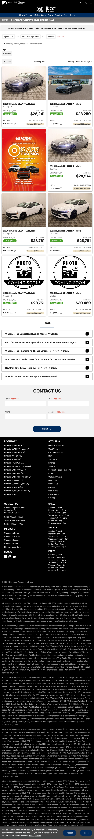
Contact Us (53, 484)
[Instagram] (10, 557)
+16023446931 (18, 520)
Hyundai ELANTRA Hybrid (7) (16, 449)
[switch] (91, 3)
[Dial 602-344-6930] (85, 3)
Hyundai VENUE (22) (13, 494)
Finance (51, 463)
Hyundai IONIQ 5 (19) (13, 456)
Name (12, 399)
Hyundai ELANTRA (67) (14, 445)
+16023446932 (16, 524)
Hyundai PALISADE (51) (14, 463)
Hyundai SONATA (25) (13, 480)
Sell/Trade (52, 459)
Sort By (71, 61)
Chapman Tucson (11, 540)
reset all (60, 36)
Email (55, 399)
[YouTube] (14, 557)
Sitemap (51, 498)
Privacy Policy (54, 494)
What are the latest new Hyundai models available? (31, 334)
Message (56, 412)
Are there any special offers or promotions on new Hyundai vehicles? (40, 359)
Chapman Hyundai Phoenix (51, 9)
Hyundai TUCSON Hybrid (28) (17, 491)
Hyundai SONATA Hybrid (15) (16, 484)
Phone (7, 412)
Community (53, 491)
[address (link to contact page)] (80, 3)
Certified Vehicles (55, 452)
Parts (50, 473)
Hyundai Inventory (56, 445)
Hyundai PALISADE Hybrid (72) (17, 466)
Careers (51, 487)
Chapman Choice (11, 533)
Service (51, 466)
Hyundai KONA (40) (12, 459)
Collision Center (55, 477)
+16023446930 (16, 517)
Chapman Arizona (12, 536)
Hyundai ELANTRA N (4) (14, 452)
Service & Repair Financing (59, 470)
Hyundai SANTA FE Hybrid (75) (17, 477)
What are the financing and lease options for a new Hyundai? (37, 351)
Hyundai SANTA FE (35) (14, 473)
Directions (52, 480)
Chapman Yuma (11, 543)
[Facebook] (6, 557)
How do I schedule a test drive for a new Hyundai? (31, 368)
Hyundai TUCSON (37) (14, 487)
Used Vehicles (54, 449)
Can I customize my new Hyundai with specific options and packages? (41, 342)
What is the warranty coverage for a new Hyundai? (31, 376)
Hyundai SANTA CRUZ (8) (15, 470)
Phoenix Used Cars (12, 547)
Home (5, 20)
